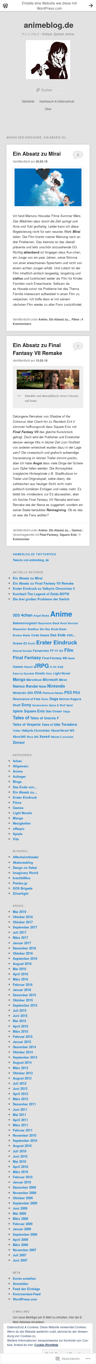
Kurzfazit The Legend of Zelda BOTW (41, 593)
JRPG (41, 665)
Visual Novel (60, 730)
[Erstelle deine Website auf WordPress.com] (48, 5)
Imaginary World (25, 872)
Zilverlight (20, 893)
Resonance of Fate (26, 699)
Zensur (19, 742)
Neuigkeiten (22, 823)
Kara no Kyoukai (23, 673)
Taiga (66, 711)
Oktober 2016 (23, 953)
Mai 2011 (19, 1114)
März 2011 (20, 1125)
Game (71, 658)
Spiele (18, 710)
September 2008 (25, 1234)
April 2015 (20, 1026)
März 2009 (20, 1218)
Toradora (69, 724)
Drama (17, 643)
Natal (42, 686)
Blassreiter (20, 629)
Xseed (44, 736)
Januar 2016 (22, 989)
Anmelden (20, 1283)
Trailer (17, 730)
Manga (19, 679)
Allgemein (20, 766)
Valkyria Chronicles (36, 730)
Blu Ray (45, 629)
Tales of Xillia (51, 724)
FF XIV (59, 651)
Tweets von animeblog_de (31, 560)
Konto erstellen (24, 1278)
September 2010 (25, 1140)
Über (48, 109)
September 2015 (25, 1005)
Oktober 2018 (23, 916)
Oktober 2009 (23, 1198)
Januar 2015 (22, 1041)
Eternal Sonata (22, 651)
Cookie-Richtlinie (46, 1345)
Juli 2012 (19, 1083)
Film (68, 650)
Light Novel (61, 673)
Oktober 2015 (23, 1000)
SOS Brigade (22, 888)
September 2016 (25, 958)
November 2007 (24, 1249)
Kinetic (40, 673)
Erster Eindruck (56, 642)
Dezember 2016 (24, 948)
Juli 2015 (19, 1010)
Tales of (21, 717)
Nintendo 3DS (23, 692)
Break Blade (58, 629)
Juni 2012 (20, 1088)
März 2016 (20, 979)
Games (77, 530)
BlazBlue (33, 629)
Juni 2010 (20, 1156)
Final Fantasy (49, 534)
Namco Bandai (25, 686)
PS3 (68, 692)
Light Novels (22, 812)
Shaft (16, 705)
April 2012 (20, 1093)
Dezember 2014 (24, 1046)
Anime (43, 319)
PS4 (76, 692)
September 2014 (25, 1057)
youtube (68, 737)
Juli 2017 (19, 932)
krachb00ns (21, 878)
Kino (49, 673)
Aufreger (19, 776)
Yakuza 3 (56, 737)
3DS (16, 615)
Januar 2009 (22, 1229)
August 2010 (22, 1145)
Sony (26, 704)
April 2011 (20, 1119)
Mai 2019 (19, 911)
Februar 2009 (22, 1223)
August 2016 (22, 963)
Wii (72, 730)
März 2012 (20, 1098)
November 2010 (24, 1135)
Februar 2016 (22, 984)
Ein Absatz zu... (59, 319)
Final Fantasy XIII (54, 658)
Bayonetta (44, 623)
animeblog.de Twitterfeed (34, 554)
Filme (75, 319)
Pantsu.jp (20, 883)
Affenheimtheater (26, 857)
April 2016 (20, 974)
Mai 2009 (19, 1213)
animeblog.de (48, 24)
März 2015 (20, 1031)
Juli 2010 (19, 1151)
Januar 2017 (22, 943)
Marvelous (34, 679)
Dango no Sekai (25, 867)
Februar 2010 (22, 1177)
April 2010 (20, 1166)
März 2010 (20, 1171)
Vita (16, 839)
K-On (53, 667)
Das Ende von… (25, 787)
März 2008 (20, 1244)
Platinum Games (53, 693)
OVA (38, 692)
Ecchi (31, 643)
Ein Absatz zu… (25, 792)
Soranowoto (40, 705)
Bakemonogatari (25, 623)
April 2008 (20, 1239)
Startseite (28, 101)
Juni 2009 (20, 1208)
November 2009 (24, 1192)
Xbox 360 (32, 737)
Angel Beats (41, 615)
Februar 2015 (22, 1036)
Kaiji (60, 667)
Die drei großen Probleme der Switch (41, 599)
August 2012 (22, 1078)
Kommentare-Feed (27, 1294)
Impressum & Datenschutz (56, 101)
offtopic (18, 828)
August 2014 (22, 1062)
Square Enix (68, 534)
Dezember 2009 (24, 1187)
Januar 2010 (22, 1182)
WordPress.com (25, 1299)
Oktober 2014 (23, 1052)
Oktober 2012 (23, 1073)
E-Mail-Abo (21, 1311)
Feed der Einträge (26, 1288)
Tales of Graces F (44, 717)
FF (52, 650)
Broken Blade (21, 635)
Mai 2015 (19, 1020)
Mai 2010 (19, 1161)
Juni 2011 (20, 1109)
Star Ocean (54, 711)
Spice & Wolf (57, 705)
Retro (44, 699)
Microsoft (50, 679)
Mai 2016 (19, 968)
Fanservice (41, 650)
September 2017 (25, 927)
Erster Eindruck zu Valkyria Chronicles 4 (44, 588)
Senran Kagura (70, 699)
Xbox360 (19, 736)
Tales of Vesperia (27, 724)
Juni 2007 (20, 1260)
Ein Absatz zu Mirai (37, 153)
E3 (25, 643)
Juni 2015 (20, 1015)
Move (63, 679)
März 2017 (20, 937)
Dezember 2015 (24, 995)
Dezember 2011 (24, 1104)
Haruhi (28, 667)
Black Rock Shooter (65, 623)
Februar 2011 (22, 1130)
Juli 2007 (19, 1255)
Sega (53, 698)
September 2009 (25, 1203)
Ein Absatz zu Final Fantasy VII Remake (37, 348)
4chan (26, 615)
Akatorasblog (23, 862)
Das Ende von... (63, 634)
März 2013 (20, 1067)
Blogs (17, 781)
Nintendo (56, 686)
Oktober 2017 (23, 922)
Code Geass (40, 635)
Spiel (69, 705)
